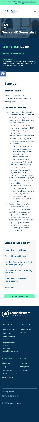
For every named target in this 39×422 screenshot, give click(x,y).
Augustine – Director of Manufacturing (15, 279)
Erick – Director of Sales (15, 250)
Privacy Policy (8, 391)
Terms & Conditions (10, 396)
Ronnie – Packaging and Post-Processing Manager (19, 263)
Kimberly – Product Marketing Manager (18, 271)
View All (8, 287)
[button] (3, 73)
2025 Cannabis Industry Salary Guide (25, 2)
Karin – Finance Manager (16, 256)
